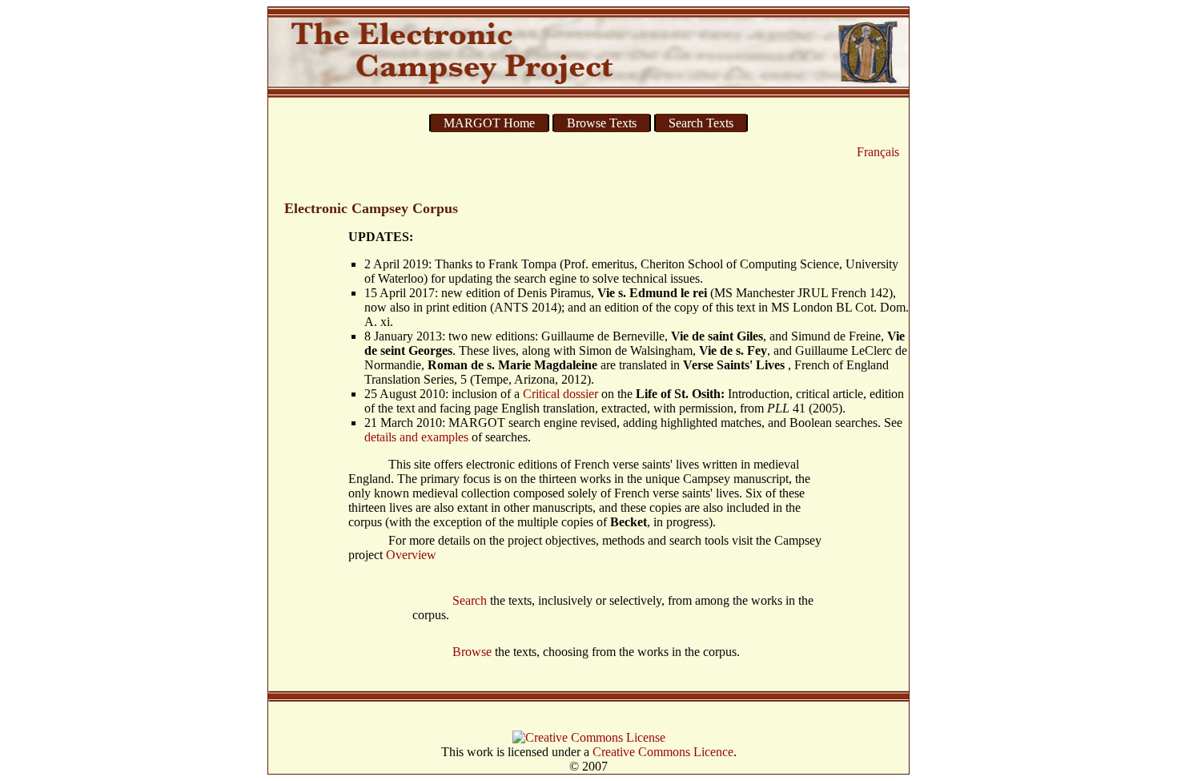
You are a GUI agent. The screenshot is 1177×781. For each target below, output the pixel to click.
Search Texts (701, 123)
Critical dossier (560, 394)
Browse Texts (602, 123)
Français (878, 152)
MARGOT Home (489, 123)
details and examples (416, 437)
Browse (472, 651)
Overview (411, 555)
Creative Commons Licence (663, 752)
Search (469, 600)
